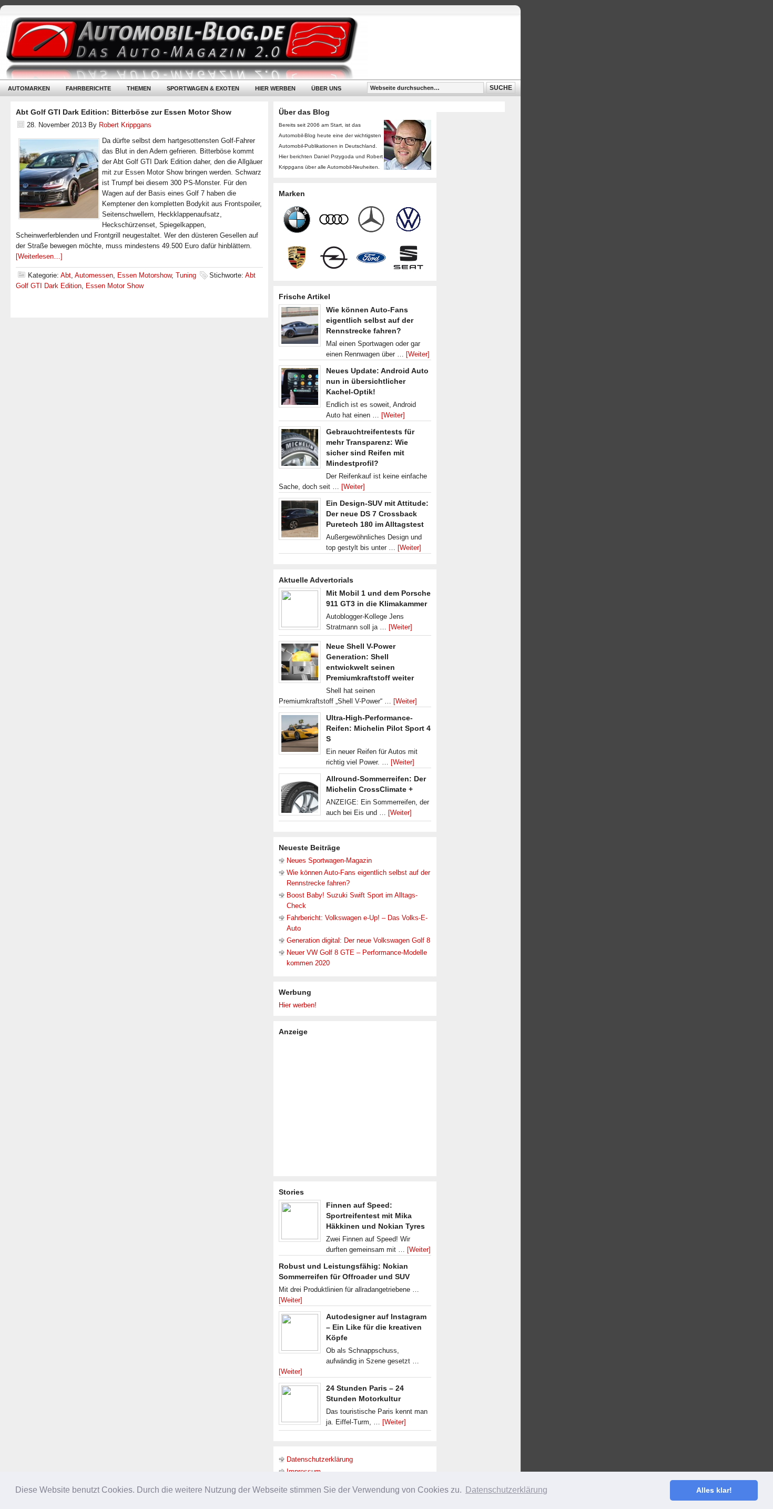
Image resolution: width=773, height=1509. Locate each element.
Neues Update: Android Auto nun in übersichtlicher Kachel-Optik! (377, 381)
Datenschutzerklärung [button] (506, 1489)
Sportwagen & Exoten (203, 88)
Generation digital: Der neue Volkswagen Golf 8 (358, 940)
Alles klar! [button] (714, 1490)
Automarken (29, 88)
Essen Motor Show (115, 286)
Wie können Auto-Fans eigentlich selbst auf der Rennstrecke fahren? (369, 320)
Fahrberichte (88, 88)
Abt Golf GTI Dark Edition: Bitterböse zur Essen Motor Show (123, 112)
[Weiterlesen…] (39, 256)
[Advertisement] (357, 1105)
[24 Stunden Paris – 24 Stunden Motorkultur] (300, 1406)
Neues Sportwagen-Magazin (329, 860)
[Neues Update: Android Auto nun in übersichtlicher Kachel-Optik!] (300, 389)
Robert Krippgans (125, 125)
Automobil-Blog (252, 47)
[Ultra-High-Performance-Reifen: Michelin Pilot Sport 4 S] (300, 736)
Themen (139, 88)
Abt (65, 275)
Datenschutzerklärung (320, 1459)
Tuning (186, 275)
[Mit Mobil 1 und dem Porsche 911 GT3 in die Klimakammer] (300, 611)
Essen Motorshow (144, 275)
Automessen (94, 275)
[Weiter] (418, 354)
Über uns (326, 88)
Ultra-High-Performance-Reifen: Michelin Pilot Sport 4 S (378, 728)
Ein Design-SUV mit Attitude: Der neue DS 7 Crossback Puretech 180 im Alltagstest (377, 513)
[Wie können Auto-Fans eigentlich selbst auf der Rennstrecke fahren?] (300, 328)
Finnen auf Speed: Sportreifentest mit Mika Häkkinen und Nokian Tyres (375, 1215)
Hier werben (275, 88)
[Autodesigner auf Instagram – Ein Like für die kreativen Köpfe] (300, 1335)
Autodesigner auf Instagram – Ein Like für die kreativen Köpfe (376, 1327)
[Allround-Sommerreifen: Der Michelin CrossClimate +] (300, 797)
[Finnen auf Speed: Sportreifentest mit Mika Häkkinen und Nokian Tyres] (300, 1223)
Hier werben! (298, 1005)
